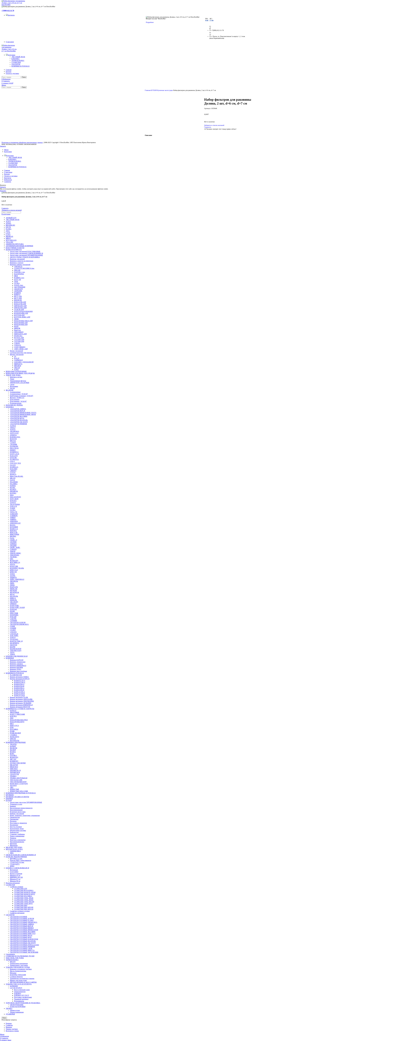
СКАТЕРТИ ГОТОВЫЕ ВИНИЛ (22, 928)
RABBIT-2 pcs (19, 278)
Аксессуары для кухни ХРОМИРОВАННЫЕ (26, 802)
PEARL (12, 487)
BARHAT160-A (19, 682)
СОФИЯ (13, 628)
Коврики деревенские (17, 662)
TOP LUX (13, 506)
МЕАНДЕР (14, 765)
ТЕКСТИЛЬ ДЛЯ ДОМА (15, 958)
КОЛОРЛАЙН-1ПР (21, 313)
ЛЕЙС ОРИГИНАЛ (17, 579)
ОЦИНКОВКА (15, 851)
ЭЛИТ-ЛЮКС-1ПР (21, 349)
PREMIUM (14, 491)
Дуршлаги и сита (16, 804)
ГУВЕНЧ (13, 549)
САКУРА (13, 619)
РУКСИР (13, 617)
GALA (12, 461)
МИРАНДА (18, 364)
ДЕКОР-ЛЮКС (15, 553)
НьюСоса (17, 330)
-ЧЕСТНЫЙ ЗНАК (18, 57)
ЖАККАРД (14, 561)
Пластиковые (14, 399)
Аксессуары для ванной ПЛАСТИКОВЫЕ (25, 251)
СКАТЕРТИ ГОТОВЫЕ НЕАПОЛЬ (23, 941)
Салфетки (9, 1025)
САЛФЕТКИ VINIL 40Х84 (23, 900)
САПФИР (13, 620)
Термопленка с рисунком (19, 965)
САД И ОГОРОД (16, 988)
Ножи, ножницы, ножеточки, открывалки (25, 815)
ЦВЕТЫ (13, 739)
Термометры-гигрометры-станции (22, 978)
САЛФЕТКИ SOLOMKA (23, 896)
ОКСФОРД (14, 602)
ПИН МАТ (14, 769)
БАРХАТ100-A (19, 692)
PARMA (13, 486)
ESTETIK (13, 457)
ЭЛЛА (12, 652)
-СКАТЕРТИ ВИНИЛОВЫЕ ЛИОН (23, 414)
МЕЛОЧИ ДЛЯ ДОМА (14, 847)
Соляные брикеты (16, 976)
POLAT (16, 358)
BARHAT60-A (19, 684)
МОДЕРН (13, 590)
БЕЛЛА (12, 525)
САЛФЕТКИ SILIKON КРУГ (24, 894)
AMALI (12, 427)
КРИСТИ (13, 572)
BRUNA (13, 441)
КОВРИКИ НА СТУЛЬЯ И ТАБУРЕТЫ (20, 709)
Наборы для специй (17, 813)
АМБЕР (13, 517)
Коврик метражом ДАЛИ (19, 697)
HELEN (13, 962)
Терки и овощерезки (17, 836)
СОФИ (12, 626)
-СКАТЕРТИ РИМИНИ (18, 424)
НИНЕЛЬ (13, 600)
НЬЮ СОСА (14, 725)
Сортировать (10, 954)
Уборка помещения (17, 1012)
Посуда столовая (16, 827)
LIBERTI (13, 471)
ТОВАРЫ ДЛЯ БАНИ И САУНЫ (18, 967)
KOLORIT (13, 469)
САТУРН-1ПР (19, 339)
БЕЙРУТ (17, 294)
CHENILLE (18, 266)
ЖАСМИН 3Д (15, 562)
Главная (148, 90)
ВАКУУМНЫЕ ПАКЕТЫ (15, 248)
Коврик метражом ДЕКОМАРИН (22, 701)
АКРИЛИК (18, 291)
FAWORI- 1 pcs (19, 272)
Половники (14, 825)
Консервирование (16, 810)
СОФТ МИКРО (19, 347)
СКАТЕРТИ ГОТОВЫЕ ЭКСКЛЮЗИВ (24, 952)
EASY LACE (14, 454)
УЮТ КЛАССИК (16, 780)
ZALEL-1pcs (18, 285)
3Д (15, 356)
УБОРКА (9, 1008)
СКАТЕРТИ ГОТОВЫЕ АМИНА (22, 924)
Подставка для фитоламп (23, 997)
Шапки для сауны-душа (18, 980)
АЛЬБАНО (14, 514)
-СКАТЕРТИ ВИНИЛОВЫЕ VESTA (23, 412)
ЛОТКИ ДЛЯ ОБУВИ (18, 763)
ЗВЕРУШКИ (14, 712)
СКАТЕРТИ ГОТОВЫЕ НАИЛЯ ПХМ (24, 939)
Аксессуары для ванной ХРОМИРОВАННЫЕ (26, 255)
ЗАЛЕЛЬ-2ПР (19, 309)
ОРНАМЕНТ (19, 332)
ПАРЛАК (13, 609)
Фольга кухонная (16, 873)
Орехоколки (14, 819)
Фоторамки (14, 386)
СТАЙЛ (13, 630)
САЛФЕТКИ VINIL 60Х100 (24, 902)
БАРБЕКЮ (14, 986)
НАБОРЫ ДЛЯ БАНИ (18, 975)
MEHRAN (9, 236)
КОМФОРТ (14, 761)
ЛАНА (12, 574)
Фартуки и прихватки (18, 840)
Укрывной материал (21, 999)
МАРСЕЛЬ (14, 587)
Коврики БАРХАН (16, 660)
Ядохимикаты (19, 1001)
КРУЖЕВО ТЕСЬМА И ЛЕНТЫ (17, 797)
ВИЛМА (13, 536)
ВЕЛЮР (13, 750)
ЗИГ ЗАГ (13, 759)
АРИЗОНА (14, 521)
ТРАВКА (13, 776)
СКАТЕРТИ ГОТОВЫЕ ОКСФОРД (23, 943)
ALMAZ (13, 426)
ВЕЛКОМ (13, 748)
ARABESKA (14, 431)
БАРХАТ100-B (19, 694)
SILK (12, 495)
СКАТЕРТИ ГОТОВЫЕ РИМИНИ (22, 947)
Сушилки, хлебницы (17, 834)
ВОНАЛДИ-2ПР (20, 304)
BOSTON (13, 439)
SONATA (13, 501)
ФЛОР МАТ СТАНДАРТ (19, 783)
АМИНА (13, 519)
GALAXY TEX (15, 463)
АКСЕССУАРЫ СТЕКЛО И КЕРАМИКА (25, 257)
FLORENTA (14, 459)
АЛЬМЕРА (14, 516)
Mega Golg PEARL (16, 476)
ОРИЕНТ (13, 604)
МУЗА (12, 594)
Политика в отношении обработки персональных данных (22, 142)
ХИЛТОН (13, 645)
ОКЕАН (17, 368)
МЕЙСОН (13, 589)
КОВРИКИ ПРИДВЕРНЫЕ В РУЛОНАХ (21, 793)
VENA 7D (13, 512)
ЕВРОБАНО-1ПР (20, 306)
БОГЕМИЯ (14, 527)
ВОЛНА (13, 752)
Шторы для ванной (17, 354)
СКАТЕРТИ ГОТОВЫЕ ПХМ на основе (24, 945)
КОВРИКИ (10, 658)
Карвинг (13, 806)
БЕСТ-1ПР (18, 296)
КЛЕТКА (13, 716)
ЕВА (11, 559)
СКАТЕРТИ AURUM (17, 622)
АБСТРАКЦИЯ (19, 287)
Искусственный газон (22, 990)
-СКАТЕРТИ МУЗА (17, 418)
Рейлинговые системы (18, 830)
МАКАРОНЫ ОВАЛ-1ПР (23, 321)
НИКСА (13, 598)
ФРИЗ (12, 866)
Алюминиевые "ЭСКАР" (19, 394)
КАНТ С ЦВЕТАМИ (17, 714)
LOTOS (12, 472)
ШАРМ (12, 647)
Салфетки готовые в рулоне (20, 911)
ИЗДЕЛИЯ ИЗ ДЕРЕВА (14, 405)
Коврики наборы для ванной (20, 264)
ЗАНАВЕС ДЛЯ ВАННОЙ (24, 362)
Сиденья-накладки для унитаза (21, 353)
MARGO (13, 474)
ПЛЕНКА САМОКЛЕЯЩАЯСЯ (17, 868)
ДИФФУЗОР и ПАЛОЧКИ (19, 383)
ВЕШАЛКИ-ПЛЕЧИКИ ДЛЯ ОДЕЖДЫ (20, 373)
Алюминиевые (15, 392)
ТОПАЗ (13, 637)
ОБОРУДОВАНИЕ (16, 1005)
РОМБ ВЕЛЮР (15, 733)
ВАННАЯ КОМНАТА (14, 249)
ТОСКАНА (14, 639)
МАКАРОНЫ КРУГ (17, 722)
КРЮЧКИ (9, 798)
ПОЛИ (12, 611)
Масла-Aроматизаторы (18, 971)
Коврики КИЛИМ (16, 667)
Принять (3, 191)
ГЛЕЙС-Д (13, 540)
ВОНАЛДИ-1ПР (20, 302)
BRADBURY (10, 225)
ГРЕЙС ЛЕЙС (15, 547)
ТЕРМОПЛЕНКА (17, 60)
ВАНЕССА (14, 529)
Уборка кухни (15, 1010)
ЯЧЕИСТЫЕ (14, 789)
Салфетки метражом (17, 913)
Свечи (12, 384)
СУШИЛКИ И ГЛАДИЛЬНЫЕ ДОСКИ (20, 956)
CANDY (13, 442)
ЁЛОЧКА (13, 755)
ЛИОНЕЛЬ (14, 581)
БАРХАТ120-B (19, 695)
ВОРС (12, 754)
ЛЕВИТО (13, 577)
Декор (12, 379)
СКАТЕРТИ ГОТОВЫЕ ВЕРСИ (21, 926)
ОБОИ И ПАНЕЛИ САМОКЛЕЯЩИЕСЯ (21, 855)
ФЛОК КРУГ (14, 737)
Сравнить (7, 181)
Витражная (14, 870)
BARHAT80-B (19, 690)
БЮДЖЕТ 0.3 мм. (16, 858)
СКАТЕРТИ (15, 64)
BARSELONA (15, 437)
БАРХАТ (13, 710)
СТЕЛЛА (13, 632)
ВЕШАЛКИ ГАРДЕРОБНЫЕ (16, 371)
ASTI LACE (14, 433)
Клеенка (9, 1023)
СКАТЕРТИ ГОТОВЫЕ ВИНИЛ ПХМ (24, 930)
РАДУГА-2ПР (19, 338)
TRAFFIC (13, 744)
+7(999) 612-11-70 (8, 10)
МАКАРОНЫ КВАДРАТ (19, 720)
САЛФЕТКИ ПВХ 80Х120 (23, 909)
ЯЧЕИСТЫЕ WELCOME (19, 791)
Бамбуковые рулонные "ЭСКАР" (21, 396)
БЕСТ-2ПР (18, 298)
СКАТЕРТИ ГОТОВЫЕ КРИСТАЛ (22, 933)
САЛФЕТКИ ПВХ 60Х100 (23, 907)
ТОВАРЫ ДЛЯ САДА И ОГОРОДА (19, 984)
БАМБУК (17, 293)
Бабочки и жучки (16, 377)
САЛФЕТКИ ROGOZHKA (23, 890)
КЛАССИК (14, 566)
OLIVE (12, 480)
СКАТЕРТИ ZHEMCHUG (19, 624)
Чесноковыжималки (17, 842)
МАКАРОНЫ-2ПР (21, 324)
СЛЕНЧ (17, 343)
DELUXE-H (14, 448)
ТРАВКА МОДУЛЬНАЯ (18, 778)
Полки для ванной (16, 351)
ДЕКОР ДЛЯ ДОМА (13, 375)
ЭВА (11, 787)
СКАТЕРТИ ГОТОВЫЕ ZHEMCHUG (23, 922)
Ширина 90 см (15, 881)
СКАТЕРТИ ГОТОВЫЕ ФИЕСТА (22, 950)
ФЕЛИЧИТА (14, 643)
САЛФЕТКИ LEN (20, 888)
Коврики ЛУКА (15, 669)
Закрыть (3, 146)
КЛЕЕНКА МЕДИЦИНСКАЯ (17, 656)
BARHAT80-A (19, 688)
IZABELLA (14, 467)
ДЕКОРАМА (14, 555)
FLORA (8, 229)
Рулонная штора (15, 403)
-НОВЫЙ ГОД (11, 218)
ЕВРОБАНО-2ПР (20, 308)
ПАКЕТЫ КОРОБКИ (17, 1006)
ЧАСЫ (12, 388)
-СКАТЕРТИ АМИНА (18, 409)
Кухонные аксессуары (165, 90)
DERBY (13, 450)
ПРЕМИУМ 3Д (15, 770)
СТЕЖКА (13, 735)
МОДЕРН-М (14, 592)
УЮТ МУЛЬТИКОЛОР (18, 782)
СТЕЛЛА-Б (14, 634)
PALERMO (14, 482)
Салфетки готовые (16, 887)
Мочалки (13, 973)
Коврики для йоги (16, 664)
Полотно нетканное (13, 883)
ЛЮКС (16, 319)
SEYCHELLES (11, 240)
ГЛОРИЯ (13, 542)
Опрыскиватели (20, 991)
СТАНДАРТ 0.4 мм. (17, 862)
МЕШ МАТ (14, 767)
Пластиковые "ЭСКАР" (18, 401)
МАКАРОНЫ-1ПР (21, 323)
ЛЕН (11, 718)
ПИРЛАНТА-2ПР (20, 334)
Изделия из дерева (12, 1031)
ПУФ (12, 727)
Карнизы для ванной (17, 259)
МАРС (16, 326)
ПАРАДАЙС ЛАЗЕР (17, 607)
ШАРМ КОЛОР (15, 649)
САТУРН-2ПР (19, 341)
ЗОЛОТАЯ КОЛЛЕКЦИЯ (23, 311)
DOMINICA (14, 452)
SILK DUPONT (15, 497)
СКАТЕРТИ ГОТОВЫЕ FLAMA (22, 920)
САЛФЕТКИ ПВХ (20, 905)
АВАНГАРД (18, 289)
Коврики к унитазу (16, 263)
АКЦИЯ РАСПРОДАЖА (15, 244)
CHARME (13, 444)
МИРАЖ (17, 328)
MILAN (12, 478)
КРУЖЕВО (10, 795)
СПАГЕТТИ (14, 774)
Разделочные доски (17, 828)
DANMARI (14, 446)
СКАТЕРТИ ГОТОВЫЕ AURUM (22, 918)
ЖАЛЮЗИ (9, 390)
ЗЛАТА (12, 564)
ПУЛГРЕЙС (14, 615)
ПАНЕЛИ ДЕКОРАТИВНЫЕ (16, 857)
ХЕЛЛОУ (13, 785)
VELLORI (9, 242)
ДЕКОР (12, 551)
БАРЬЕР (13, 746)
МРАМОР (17, 366)
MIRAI (8, 238)
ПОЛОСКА (18, 336)
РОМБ (12, 731)
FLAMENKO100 (16, 675)
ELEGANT (14, 456)
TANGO (13, 502)
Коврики (9, 1027)
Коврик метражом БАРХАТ (20, 679)
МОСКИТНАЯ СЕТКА (14, 849)
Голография (14, 872)
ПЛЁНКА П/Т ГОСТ (21, 995)
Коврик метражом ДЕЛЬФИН (20, 703)
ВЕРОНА (13, 531)
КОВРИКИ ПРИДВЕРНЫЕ (16, 742)
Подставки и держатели (18, 823)
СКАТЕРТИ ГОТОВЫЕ (18, 917)
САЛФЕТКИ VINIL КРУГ (23, 903)
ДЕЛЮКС (13, 557)
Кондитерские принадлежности (21, 808)
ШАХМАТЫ (14, 740)
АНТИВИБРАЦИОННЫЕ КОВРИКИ (19, 246)
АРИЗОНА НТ (15, 523)
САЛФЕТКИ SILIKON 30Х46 (25, 892)
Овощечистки (15, 817)
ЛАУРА (12, 576)
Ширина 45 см (15, 875)
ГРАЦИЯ (13, 546)
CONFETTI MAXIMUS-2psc (24, 268)
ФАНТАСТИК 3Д (16, 641)
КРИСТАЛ (14, 570)
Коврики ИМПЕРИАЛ (18, 665)
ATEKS (8, 223)
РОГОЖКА (14, 729)
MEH (16, 276)
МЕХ (12, 724)
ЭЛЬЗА (12, 654)
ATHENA (13, 435)
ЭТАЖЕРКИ (10, 1014)
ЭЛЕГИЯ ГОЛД (15, 650)
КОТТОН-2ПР (19, 315)
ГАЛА (12, 538)
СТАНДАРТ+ (15, 864)
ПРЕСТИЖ (14, 613)
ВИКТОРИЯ (14, 534)
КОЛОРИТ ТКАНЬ (17, 568)
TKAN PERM (15, 504)
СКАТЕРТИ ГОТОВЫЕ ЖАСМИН (22, 932)
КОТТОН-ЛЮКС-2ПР (22, 317)
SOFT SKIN (14, 499)
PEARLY (13, 489)
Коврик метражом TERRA (19, 677)
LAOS (8, 233)
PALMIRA (13, 484)
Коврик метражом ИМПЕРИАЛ (21, 705)
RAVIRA (13, 493)
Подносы (13, 821)
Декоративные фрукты (18, 381)
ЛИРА (12, 583)
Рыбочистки (14, 832)
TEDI (16, 281)
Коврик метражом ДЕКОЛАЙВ (21, 699)
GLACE (13, 465)
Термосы (13, 838)
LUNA (8, 234)
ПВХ (12, 853)
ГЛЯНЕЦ (13, 544)
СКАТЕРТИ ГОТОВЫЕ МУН (20, 937)
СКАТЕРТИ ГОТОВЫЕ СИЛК (21, 948)
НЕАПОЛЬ (14, 596)
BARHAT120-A (19, 680)
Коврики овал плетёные (18, 671)
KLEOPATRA (19, 274)
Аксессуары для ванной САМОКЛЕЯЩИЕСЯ (26, 253)
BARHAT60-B (19, 686)
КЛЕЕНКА (15, 59)
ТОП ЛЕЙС (14, 635)
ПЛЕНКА (17, 993)
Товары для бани (12, 1029)
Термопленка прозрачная (19, 963)
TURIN (12, 508)
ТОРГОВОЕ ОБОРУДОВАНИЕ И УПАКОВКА (23, 1003)
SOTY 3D (17, 279)
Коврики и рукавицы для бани (21, 969)
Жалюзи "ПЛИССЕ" (17, 397)
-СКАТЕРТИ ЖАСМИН (18, 416)
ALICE (8, 221)
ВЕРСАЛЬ (13, 532)
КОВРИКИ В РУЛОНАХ (20, 66)
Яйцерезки (14, 845)
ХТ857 (16, 369)
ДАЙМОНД (18, 360)
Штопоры (13, 843)
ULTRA (17, 283)
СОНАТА (17, 345)
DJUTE (8, 227)
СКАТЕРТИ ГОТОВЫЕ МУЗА (21, 935)
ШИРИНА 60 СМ (16, 877)
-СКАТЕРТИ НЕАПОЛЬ (19, 420)
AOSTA (13, 429)
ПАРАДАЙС (14, 605)
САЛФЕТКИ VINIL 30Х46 (23, 898)
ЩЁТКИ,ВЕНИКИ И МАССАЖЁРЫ (23, 982)
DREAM (17, 270)
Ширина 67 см (15, 879)
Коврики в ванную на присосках (21, 261)
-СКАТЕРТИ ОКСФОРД (19, 422)
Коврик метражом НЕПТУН (20, 707)
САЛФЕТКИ (16, 62)
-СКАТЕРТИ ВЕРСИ (17, 411)
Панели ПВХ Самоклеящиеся (20, 860)
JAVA (8, 231)
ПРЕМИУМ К (15, 772)
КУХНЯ (154, 90)
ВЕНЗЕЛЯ (18, 300)
